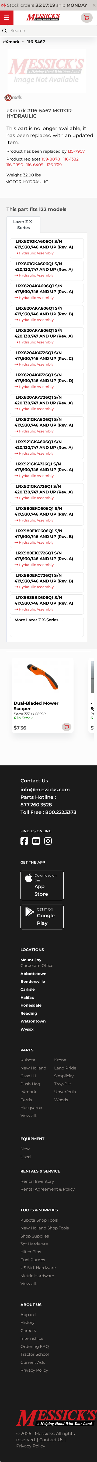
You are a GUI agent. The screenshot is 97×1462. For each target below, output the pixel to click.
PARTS (26, 1050)
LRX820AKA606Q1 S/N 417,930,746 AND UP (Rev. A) (44, 288)
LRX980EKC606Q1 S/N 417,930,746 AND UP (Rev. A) (44, 511)
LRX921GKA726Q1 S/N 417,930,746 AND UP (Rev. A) (44, 466)
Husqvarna (31, 1107)
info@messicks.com (45, 790)
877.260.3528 (36, 805)
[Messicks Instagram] (48, 841)
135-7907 (76, 151)
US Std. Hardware (38, 1267)
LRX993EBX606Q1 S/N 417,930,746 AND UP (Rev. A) (44, 600)
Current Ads (32, 1362)
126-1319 (54, 164)
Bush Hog (30, 1083)
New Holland (33, 1068)
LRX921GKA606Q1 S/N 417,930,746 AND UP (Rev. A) (44, 422)
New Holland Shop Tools (44, 1228)
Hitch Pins (30, 1251)
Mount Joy (30, 959)
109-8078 (50, 159)
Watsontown (33, 1021)
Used (25, 1156)
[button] (87, 18)
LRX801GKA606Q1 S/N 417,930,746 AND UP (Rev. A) (44, 244)
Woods (61, 1099)
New (25, 1148)
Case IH (28, 1075)
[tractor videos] (36, 841)
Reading (28, 1013)
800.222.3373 (60, 812)
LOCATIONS (32, 949)
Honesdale (30, 1005)
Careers (28, 1330)
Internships (31, 1338)
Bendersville (32, 981)
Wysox (26, 1029)
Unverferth (65, 1091)
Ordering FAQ (34, 1346)
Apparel (28, 1314)
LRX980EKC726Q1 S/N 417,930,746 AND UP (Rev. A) (44, 555)
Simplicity (64, 1075)
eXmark (11, 41)
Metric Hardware (37, 1275)
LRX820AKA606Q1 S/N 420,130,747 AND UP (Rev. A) (44, 333)
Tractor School (34, 1354)
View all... (29, 1115)
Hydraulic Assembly (36, 253)
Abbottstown (33, 973)
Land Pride (65, 1068)
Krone (60, 1059)
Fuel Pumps (32, 1259)
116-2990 (14, 164)
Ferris (26, 1099)
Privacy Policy (34, 1370)
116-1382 (71, 159)
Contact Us (51, 1439)
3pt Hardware (34, 1243)
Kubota (27, 1059)
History (27, 1322)
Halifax (27, 997)
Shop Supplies (34, 1236)
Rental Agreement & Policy (47, 1189)
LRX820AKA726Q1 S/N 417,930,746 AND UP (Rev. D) (44, 377)
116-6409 (34, 164)
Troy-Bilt (62, 1083)
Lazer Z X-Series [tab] (23, 224)
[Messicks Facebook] (24, 841)
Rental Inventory (37, 1181)
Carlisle (27, 989)
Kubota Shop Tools (39, 1220)
